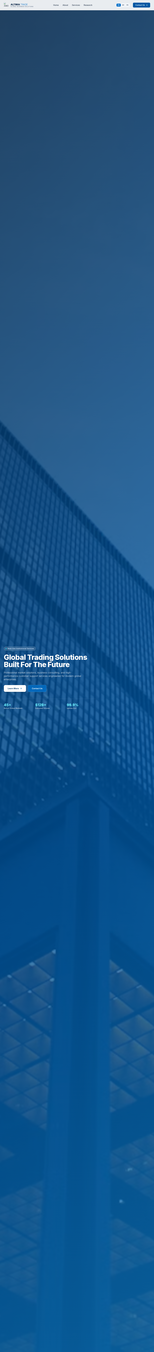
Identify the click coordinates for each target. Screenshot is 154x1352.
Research (88, 5)
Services (76, 5)
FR (127, 5)
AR (123, 5)
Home (56, 5)
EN (119, 5)
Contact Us (37, 688)
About (65, 5)
